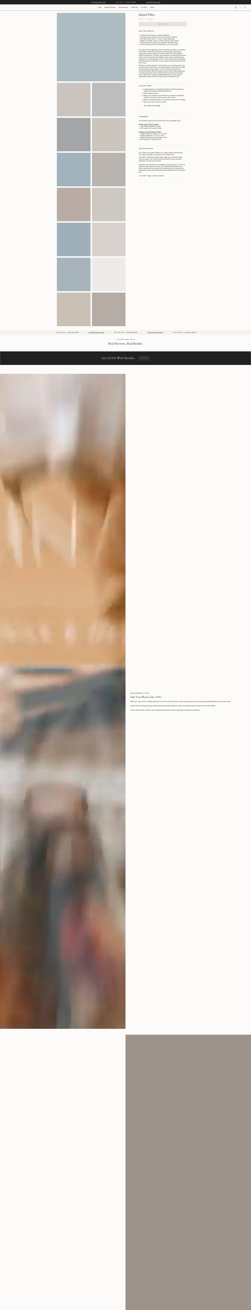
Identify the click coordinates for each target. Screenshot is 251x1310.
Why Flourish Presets (146, 148)
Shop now (144, 358)
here (158, 106)
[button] (110, 7)
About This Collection (146, 31)
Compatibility (143, 116)
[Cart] (245, 7)
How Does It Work (145, 86)
